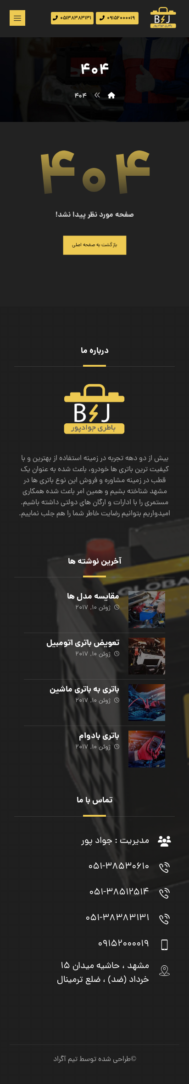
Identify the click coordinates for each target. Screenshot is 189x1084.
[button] (17, 18)
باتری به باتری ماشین (84, 690)
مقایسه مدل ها (93, 597)
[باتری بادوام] (146, 749)
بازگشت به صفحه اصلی (94, 245)
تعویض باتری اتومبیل (82, 643)
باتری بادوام (99, 736)
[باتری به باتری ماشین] (146, 702)
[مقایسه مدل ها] (146, 609)
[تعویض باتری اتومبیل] (146, 656)
